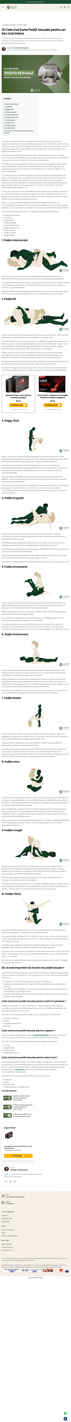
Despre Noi (5, 1215)
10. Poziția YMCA (9, 128)
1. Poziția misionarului (11, 104)
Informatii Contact (7, 1250)
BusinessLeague (38, 1277)
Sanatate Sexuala (9, 25)
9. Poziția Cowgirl (10, 125)
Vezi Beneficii (17, 1156)
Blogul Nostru (6, 1221)
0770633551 (9, 1204)
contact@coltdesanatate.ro (15, 1197)
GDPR (3, 1233)
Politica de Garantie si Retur (10, 1236)
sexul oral (19, 1069)
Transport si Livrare (7, 1247)
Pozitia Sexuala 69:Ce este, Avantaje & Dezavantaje (22, 1115)
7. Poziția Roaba (9, 120)
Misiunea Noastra (7, 1218)
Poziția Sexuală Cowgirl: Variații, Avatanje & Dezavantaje (21, 1098)
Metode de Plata (7, 1244)
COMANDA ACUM (17, 405)
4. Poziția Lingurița (10, 112)
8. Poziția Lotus (9, 123)
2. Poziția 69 (8, 107)
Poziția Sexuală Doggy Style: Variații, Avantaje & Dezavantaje (23, 1107)
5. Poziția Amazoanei (11, 115)
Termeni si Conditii (7, 1230)
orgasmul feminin (41, 1035)
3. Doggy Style (9, 109)
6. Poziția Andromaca (11, 117)
